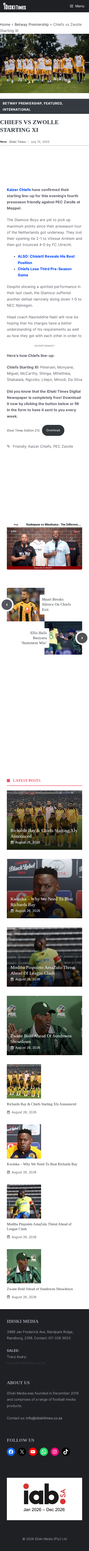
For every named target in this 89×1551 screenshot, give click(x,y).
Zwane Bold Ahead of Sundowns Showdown (40, 1289)
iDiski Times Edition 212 (23, 430)
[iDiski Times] (14, 6)
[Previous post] (7, 605)
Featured (53, 103)
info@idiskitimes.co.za (44, 1418)
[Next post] (82, 638)
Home (5, 24)
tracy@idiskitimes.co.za (26, 1363)
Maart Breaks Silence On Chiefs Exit (56, 604)
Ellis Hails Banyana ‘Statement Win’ (34, 638)
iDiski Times (17, 142)
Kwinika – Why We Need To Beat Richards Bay (42, 1164)
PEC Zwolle (63, 446)
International (17, 109)
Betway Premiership (32, 24)
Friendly (19, 446)
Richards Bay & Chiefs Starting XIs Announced (41, 1104)
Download (53, 430)
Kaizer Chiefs (19, 189)
